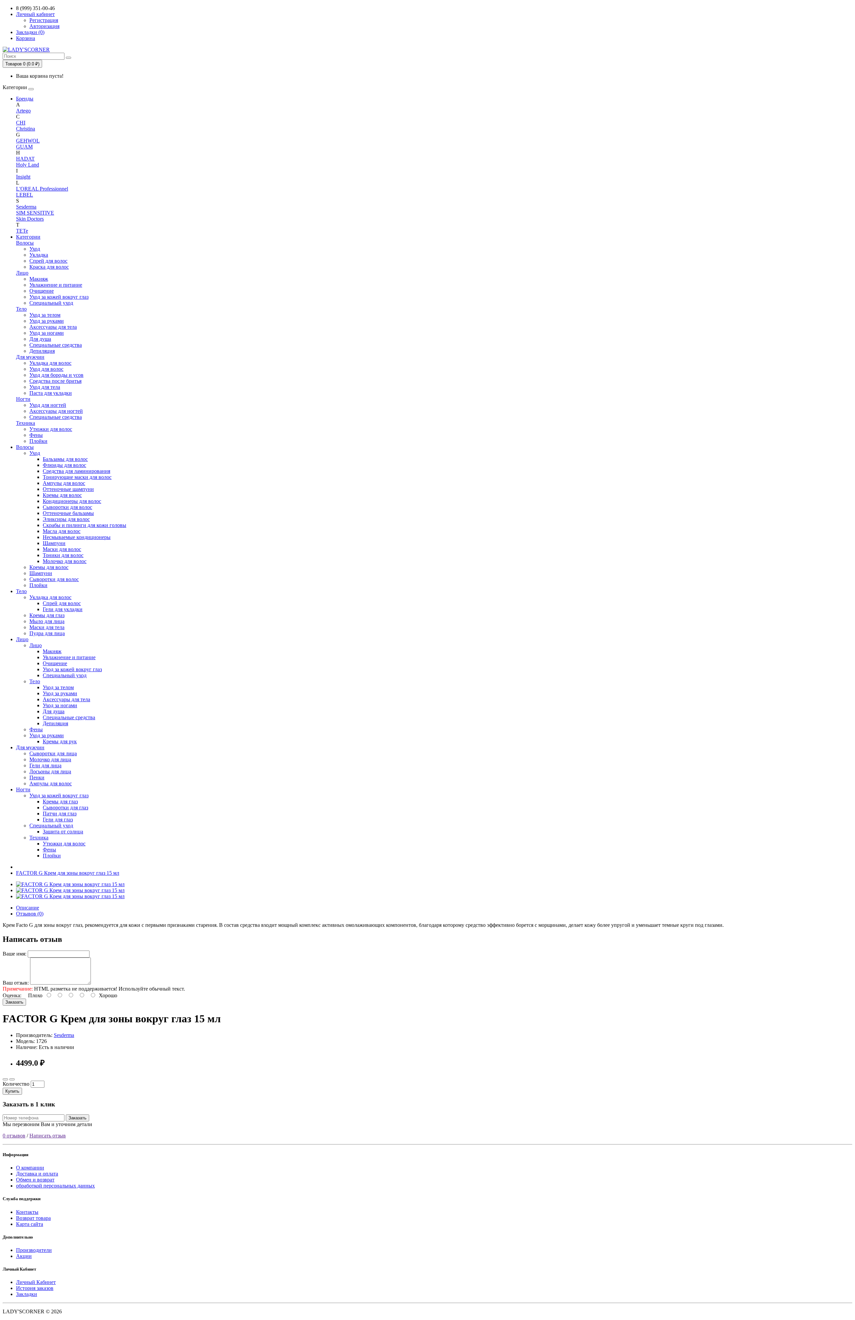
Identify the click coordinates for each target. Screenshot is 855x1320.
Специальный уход (51, 303)
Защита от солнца (63, 831)
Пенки (36, 777)
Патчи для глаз (59, 813)
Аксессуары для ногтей (56, 411)
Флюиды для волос (64, 465)
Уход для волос (46, 369)
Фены (36, 435)
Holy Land (27, 165)
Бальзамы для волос (65, 459)
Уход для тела (44, 387)
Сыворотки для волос (67, 507)
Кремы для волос (62, 495)
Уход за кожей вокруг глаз (59, 297)
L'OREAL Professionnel (42, 189)
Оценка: (12, 995)
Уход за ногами (46, 333)
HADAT (25, 159)
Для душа (40, 339)
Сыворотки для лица (53, 753)
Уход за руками (46, 321)
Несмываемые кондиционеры (77, 537)
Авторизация (44, 26)
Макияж (38, 279)
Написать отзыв (47, 1135)
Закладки (26, 1294)
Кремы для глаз (46, 615)
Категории (28, 237)
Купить (12, 1091)
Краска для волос (49, 267)
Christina (25, 128)
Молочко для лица (50, 759)
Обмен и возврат (35, 1179)
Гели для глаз (58, 819)
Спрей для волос (48, 261)
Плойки (38, 441)
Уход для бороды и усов (56, 375)
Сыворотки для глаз (65, 807)
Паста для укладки (50, 393)
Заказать (14, 1002)
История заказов (34, 1288)
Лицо (22, 273)
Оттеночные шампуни (68, 489)
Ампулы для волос (64, 483)
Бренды (24, 98)
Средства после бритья (55, 381)
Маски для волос (62, 549)
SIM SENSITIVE (35, 213)
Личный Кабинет (36, 1282)
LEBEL (24, 195)
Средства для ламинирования (76, 471)
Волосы (25, 243)
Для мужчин (30, 357)
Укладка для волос (50, 363)
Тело (21, 309)
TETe (22, 231)
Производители (34, 1250)
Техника (25, 423)
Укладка (38, 255)
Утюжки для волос (50, 429)
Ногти (23, 399)
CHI (20, 122)
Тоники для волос (63, 555)
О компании (30, 1167)
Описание (27, 907)
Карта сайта (29, 1224)
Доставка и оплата (37, 1173)
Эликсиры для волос (66, 519)
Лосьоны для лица (50, 771)
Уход (34, 249)
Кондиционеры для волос (72, 501)
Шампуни (54, 543)
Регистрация (43, 20)
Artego (23, 110)
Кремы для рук (60, 741)
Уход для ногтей (47, 405)
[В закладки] (5, 1079)
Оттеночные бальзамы (68, 513)
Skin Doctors (30, 219)
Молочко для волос (65, 561)
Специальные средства (55, 345)
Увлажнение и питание (55, 285)
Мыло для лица (46, 621)
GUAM (24, 147)
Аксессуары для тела (53, 327)
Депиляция (42, 351)
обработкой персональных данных (55, 1186)
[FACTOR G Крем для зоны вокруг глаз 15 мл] (70, 884)
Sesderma (26, 207)
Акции (24, 1256)
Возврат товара (33, 1218)
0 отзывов (14, 1135)
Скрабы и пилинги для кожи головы (84, 525)
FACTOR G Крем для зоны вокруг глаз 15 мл (67, 873)
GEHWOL (28, 141)
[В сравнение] (12, 1079)
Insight (23, 177)
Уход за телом (44, 315)
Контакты (27, 1212)
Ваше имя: (14, 954)
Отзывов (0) (29, 913)
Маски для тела (46, 627)
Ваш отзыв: (16, 983)
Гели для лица (45, 765)
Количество (16, 1084)
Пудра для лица (47, 633)
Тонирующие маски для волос (77, 477)
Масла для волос (61, 531)
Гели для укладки (62, 609)
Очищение (41, 291)
